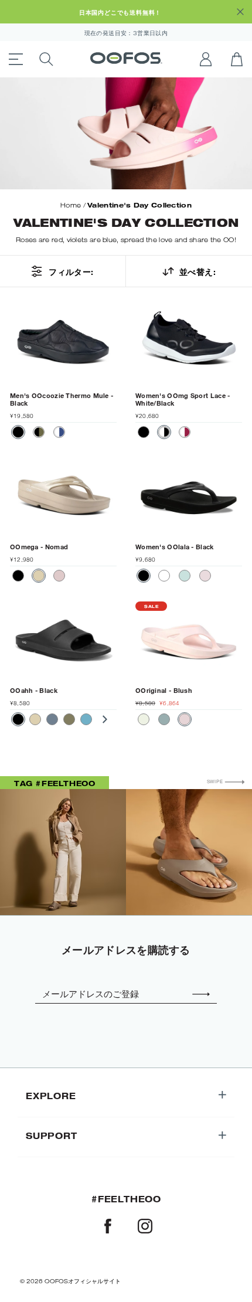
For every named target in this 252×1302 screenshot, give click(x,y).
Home (70, 205)
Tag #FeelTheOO (54, 783)
